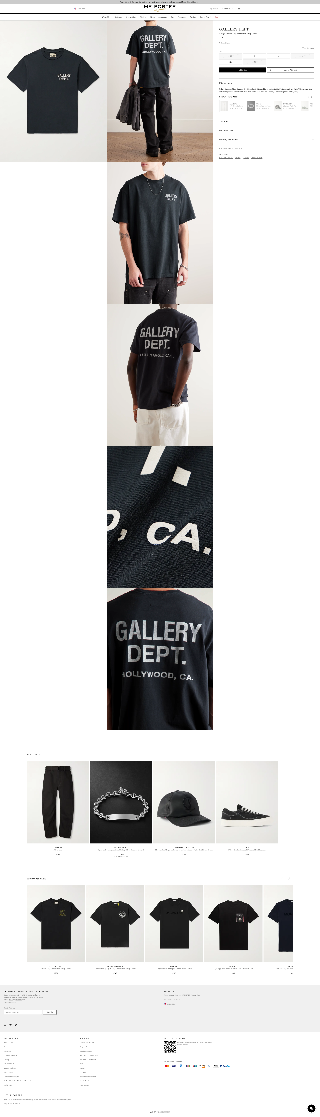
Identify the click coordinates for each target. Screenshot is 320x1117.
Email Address (9, 1008)
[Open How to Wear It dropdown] (212, 15)
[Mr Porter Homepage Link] (160, 8)
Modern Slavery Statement (88, 1077)
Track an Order (8, 1043)
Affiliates (82, 1064)
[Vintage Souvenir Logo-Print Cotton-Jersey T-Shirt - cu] (160, 517)
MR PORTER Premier (11, 1064)
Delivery (6, 1060)
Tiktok (16, 1025)
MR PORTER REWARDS (88, 1060)
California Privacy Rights (11, 1077)
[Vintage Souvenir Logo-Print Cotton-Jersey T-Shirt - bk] (160, 375)
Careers (82, 1068)
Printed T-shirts (256, 157)
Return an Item (8, 1047)
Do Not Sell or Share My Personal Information (18, 1081)
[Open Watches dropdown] (197, 15)
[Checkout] (244, 9)
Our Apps (83, 1072)
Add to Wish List (290, 70)
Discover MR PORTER (87, 1043)
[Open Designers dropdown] (123, 15)
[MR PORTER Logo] (13, 1095)
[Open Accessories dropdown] (168, 15)
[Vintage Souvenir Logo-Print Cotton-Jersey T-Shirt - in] (53, 91)
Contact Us (7, 1051)
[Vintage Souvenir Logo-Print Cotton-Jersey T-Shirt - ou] (160, 91)
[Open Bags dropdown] (175, 15)
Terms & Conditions (10, 1068)
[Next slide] (313, 98)
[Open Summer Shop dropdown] (137, 15)
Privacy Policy (8, 1072)
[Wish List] (239, 9)
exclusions (19, 999)
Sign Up (50, 1012)
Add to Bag (243, 70)
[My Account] (233, 9)
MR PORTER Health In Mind (89, 1055)
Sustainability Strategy (86, 1051)
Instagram (5, 1025)
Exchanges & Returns (10, 1055)
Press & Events (84, 1085)
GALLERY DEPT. (234, 29)
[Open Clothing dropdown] (147, 15)
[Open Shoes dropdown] (155, 15)
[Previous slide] (309, 98)
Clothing (238, 157)
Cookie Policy (8, 1085)
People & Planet (85, 1047)
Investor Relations (85, 1081)
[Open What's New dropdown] (112, 15)
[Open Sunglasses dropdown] (187, 15)
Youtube (10, 1025)
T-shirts (246, 157)
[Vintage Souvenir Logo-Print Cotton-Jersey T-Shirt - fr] (160, 233)
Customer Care (194, 995)
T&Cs (11, 999)
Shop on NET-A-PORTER (12, 1104)
